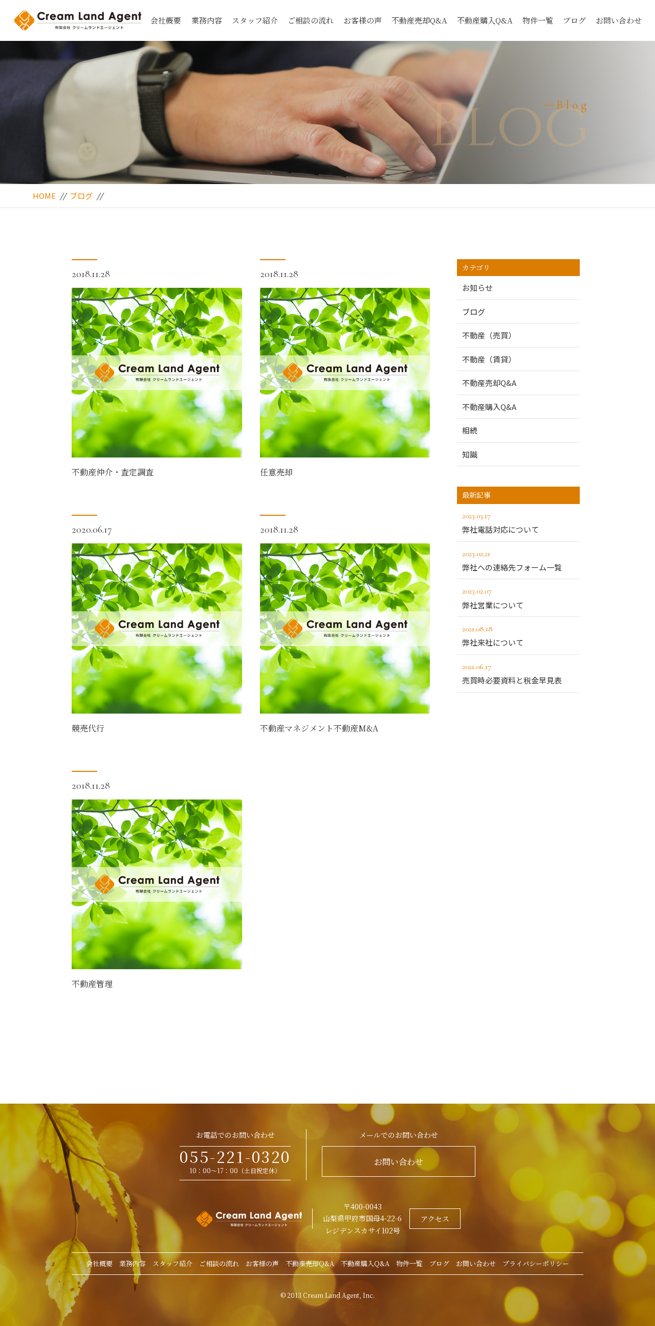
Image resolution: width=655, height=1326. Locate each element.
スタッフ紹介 (255, 20)
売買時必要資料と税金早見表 (512, 673)
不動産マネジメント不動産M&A (319, 728)
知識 (469, 454)
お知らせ (477, 287)
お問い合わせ (619, 20)
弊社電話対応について (500, 523)
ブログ (574, 20)
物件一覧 (537, 20)
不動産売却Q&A (419, 20)
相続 (469, 430)
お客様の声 (362, 20)
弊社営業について (492, 598)
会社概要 (165, 20)
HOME (44, 195)
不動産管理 (92, 984)
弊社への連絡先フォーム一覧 (512, 560)
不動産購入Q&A (485, 20)
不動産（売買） (489, 335)
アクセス (435, 1219)
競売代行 (88, 728)
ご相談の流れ (311, 20)
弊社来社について (492, 636)
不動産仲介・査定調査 (113, 472)
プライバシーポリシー (536, 1263)
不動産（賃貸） (489, 359)
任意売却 (276, 472)
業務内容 (206, 20)
